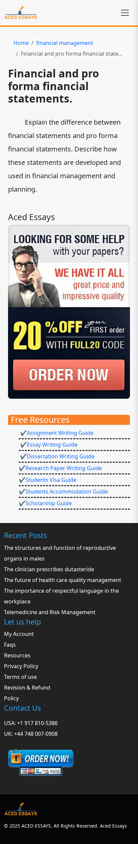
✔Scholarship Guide (45, 503)
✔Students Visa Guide (47, 479)
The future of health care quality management (62, 580)
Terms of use (20, 676)
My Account (19, 634)
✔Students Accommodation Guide (63, 491)
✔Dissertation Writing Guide (56, 456)
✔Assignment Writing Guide (56, 433)
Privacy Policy (21, 666)
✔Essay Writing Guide (48, 444)
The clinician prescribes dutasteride (49, 569)
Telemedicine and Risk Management (49, 612)
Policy (11, 698)
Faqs (10, 644)
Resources (17, 655)
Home (21, 43)
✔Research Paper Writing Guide (60, 468)
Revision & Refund (27, 687)
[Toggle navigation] (125, 12)
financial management (64, 43)
